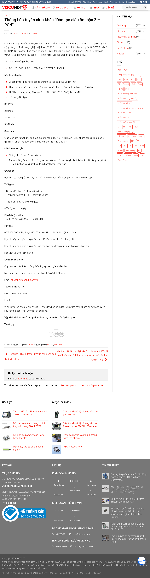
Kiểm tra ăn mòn (124, 117)
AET (119, 70)
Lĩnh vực (121, 31)
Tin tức (7, 15)
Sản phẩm (41, 7)
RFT (125, 146)
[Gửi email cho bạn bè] (56, 334)
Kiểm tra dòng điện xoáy (127, 94)
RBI (119, 146)
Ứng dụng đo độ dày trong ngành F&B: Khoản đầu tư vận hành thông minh (128, 539)
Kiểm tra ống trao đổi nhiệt (128, 122)
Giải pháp (122, 25)
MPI (124, 127)
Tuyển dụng (97, 2)
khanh (34, 34)
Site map (113, 2)
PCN (61, 345)
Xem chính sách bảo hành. (34, 568)
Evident (126, 84)
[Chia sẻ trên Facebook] (51, 334)
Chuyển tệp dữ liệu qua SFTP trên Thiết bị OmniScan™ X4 (127, 500)
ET (119, 84)
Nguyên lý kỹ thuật (126, 36)
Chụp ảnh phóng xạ (126, 75)
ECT (139, 79)
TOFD (120, 151)
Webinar (128, 155)
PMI (132, 141)
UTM (120, 155)
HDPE (120, 89)
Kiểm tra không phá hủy (127, 98)
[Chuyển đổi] (144, 25)
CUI (138, 75)
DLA (119, 79)
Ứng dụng (62, 7)
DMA (126, 79)
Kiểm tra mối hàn (125, 103)
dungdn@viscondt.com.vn (24, 280)
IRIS (126, 89)
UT (139, 151)
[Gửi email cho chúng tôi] (141, 2)
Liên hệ (109, 7)
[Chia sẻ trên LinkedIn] (61, 334)
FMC (140, 84)
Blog (97, 7)
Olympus (121, 136)
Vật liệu (120, 53)
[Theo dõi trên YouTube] (146, 2)
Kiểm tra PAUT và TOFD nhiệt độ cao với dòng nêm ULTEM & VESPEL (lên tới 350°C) (127, 489)
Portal (121, 2)
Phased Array (123, 141)
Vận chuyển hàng (81, 573)
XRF (142, 155)
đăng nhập (22, 378)
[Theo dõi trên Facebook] (138, 2)
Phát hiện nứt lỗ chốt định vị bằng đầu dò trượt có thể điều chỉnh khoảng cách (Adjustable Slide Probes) (127, 512)
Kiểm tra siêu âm (124, 113)
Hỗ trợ (81, 7)
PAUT (56, 345)
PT (138, 141)
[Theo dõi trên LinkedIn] (143, 2)
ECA (133, 79)
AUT (125, 70)
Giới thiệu (87, 2)
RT (130, 146)
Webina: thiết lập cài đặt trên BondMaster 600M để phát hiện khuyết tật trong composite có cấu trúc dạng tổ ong (82, 355)
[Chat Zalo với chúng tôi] (142, 561)
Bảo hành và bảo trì (60, 573)
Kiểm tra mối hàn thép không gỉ (130, 108)
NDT (136, 127)
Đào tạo (50, 345)
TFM (142, 146)
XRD (136, 155)
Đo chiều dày (123, 160)
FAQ (106, 2)
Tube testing (130, 151)
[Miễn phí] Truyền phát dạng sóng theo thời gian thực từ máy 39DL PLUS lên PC (127, 526)
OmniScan (132, 136)
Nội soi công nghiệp (126, 132)
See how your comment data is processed (82, 385)
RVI (135, 146)
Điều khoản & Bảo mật (36, 573)
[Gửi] (144, 7)
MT (130, 127)
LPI (119, 127)
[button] (75, 2)
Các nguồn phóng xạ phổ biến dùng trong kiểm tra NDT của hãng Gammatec (128, 477)
